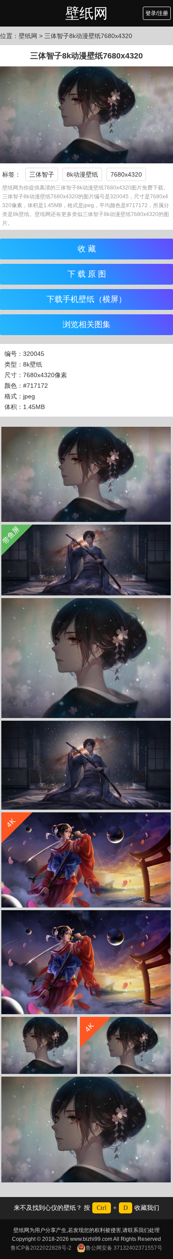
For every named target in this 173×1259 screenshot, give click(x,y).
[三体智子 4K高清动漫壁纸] (86, 658)
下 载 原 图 (86, 274)
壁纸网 (86, 13)
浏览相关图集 (86, 324)
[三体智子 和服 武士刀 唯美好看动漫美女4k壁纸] (86, 962)
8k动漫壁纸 (82, 174)
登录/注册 (156, 13)
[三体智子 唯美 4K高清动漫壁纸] (86, 765)
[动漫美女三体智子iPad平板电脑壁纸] (39, 1045)
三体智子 (41, 174)
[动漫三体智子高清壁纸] (86, 474)
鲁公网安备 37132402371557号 (124, 1248)
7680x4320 (126, 174)
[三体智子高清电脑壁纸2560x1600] (86, 1129)
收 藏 (87, 248)
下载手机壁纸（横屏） (86, 299)
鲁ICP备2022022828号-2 (41, 1248)
